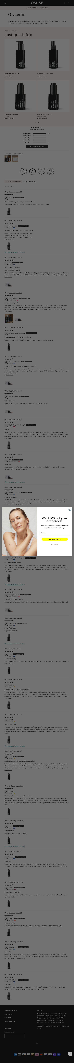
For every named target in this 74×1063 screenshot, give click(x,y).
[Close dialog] (70, 509)
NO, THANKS (54, 544)
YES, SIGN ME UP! (54, 539)
